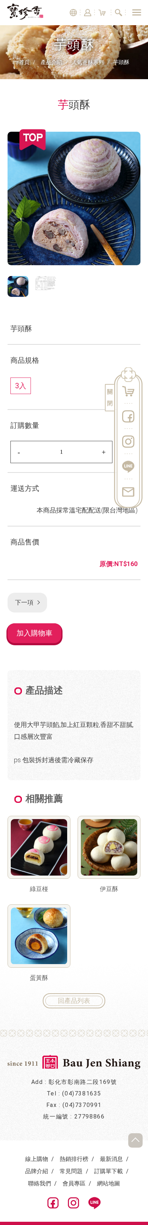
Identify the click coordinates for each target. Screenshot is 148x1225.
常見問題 (71, 1171)
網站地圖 (108, 1183)
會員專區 (74, 1183)
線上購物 (36, 1159)
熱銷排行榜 (74, 1159)
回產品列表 (74, 1000)
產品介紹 (51, 62)
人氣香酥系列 (87, 62)
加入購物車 (34, 633)
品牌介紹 (36, 1171)
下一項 (24, 602)
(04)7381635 (81, 1093)
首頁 (24, 62)
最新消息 (111, 1159)
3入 (20, 385)
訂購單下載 (108, 1171)
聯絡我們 (39, 1183)
